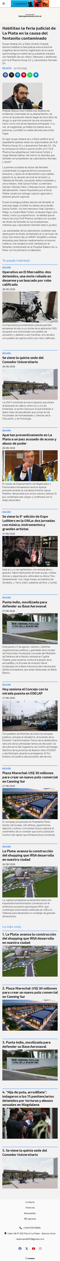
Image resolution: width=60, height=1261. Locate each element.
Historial (30, 1207)
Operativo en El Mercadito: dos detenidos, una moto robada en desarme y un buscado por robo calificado (26, 278)
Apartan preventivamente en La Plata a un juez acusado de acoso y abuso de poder (29, 439)
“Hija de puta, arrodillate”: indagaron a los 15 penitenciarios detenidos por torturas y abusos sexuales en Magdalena (28, 1098)
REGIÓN (6, 68)
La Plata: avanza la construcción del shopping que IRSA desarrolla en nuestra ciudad (28, 855)
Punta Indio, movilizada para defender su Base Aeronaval (24, 604)
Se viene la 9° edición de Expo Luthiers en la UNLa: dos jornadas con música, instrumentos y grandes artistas (28, 522)
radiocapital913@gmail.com (30, 1238)
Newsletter (30, 1213)
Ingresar (31, 1218)
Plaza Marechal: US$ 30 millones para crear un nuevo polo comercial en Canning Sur (30, 777)
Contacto (30, 1202)
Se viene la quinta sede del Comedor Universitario (22, 360)
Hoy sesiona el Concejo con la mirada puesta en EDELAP (25, 691)
